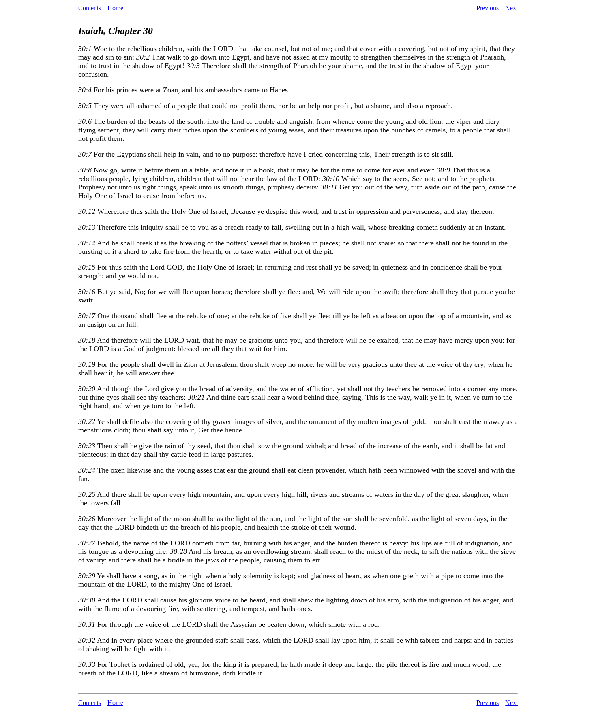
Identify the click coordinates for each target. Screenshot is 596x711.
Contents (89, 7)
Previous (487, 7)
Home (115, 7)
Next (511, 7)
